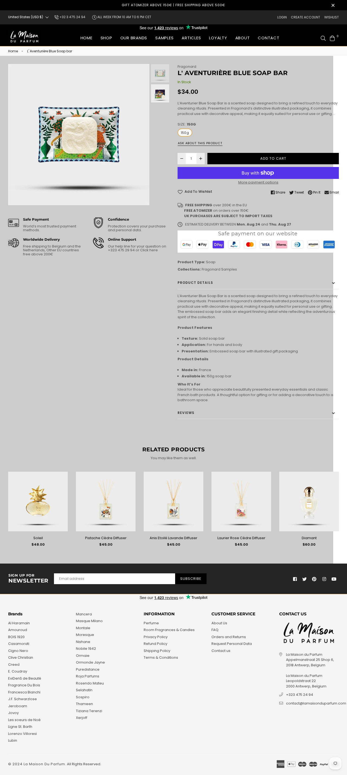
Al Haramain (19, 623)
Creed (14, 664)
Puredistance (87, 669)
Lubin (12, 740)
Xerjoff (81, 717)
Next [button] (143, 134)
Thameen (84, 703)
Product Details (195, 282)
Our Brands (133, 38)
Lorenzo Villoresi (22, 733)
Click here (148, 250)
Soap (211, 262)
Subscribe (190, 578)
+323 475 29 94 (122, 250)
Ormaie (82, 655)
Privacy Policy (156, 636)
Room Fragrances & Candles (169, 629)
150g (185, 132)
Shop (106, 38)
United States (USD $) (25, 17)
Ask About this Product (200, 143)
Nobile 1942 (86, 648)
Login (282, 17)
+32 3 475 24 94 (72, 17)
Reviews (186, 412)
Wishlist (331, 17)
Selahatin (84, 690)
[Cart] (332, 37)
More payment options (258, 182)
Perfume (151, 623)
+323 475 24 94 (299, 694)
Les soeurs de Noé (24, 719)
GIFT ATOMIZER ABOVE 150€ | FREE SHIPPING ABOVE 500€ (173, 5)
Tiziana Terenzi (89, 710)
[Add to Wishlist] (61, 484)
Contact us (220, 650)
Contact (268, 38)
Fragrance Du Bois (24, 685)
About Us (219, 623)
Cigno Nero (18, 650)
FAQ (215, 629)
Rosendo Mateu (90, 683)
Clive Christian (20, 657)
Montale (83, 628)
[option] (78, 134)
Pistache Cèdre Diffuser (106, 538)
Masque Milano (89, 620)
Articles (191, 38)
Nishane (83, 641)
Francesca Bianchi (24, 692)
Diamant (309, 538)
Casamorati (18, 643)
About (242, 38)
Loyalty (218, 38)
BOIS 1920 (16, 636)
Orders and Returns (228, 636)
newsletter (28, 578)
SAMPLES (164, 38)
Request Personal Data (231, 643)
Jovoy (13, 712)
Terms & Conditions (161, 657)
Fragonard (187, 66)
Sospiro (82, 697)
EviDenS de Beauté (24, 678)
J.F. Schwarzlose (22, 699)
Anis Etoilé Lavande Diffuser (173, 538)
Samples (229, 269)
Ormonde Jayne (90, 662)
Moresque (85, 634)
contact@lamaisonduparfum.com (316, 703)
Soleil (38, 538)
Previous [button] (15, 134)
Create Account (305, 17)
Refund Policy (155, 643)
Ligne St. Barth (20, 726)
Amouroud (17, 629)
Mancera (84, 614)
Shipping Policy (157, 650)
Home (86, 38)
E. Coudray (17, 671)
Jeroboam (17, 706)
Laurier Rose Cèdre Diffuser (241, 538)
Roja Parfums (87, 676)
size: (187, 124)
